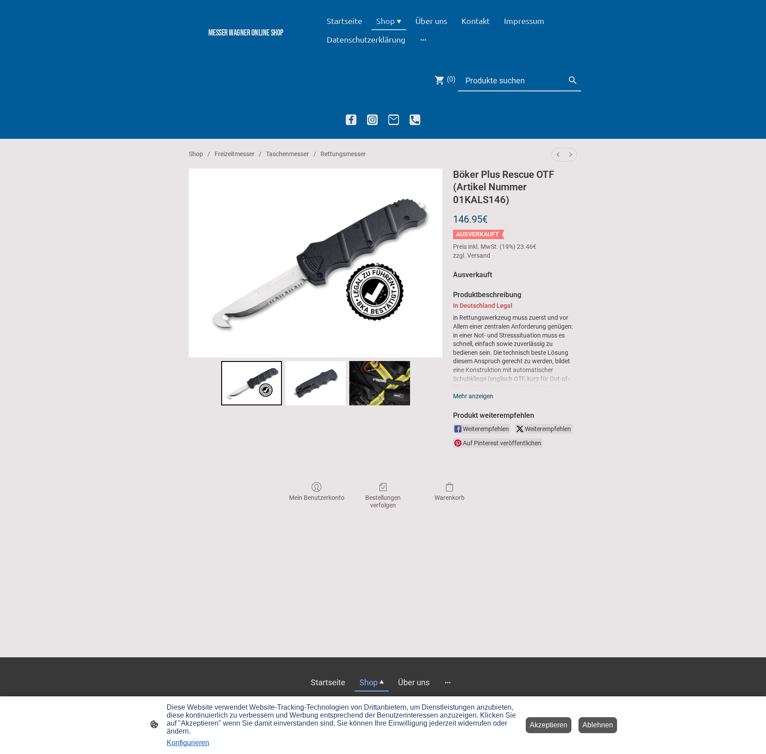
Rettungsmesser (343, 153)
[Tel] (415, 119)
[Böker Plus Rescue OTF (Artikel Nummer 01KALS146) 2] (379, 383)
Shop (196, 153)
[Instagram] (372, 119)
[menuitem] (558, 154)
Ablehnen (597, 725)
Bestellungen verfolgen (383, 501)
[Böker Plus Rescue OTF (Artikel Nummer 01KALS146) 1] (315, 383)
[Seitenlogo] (245, 47)
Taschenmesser (287, 153)
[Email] (393, 119)
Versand (478, 255)
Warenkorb (449, 497)
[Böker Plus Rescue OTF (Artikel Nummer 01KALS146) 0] (251, 383)
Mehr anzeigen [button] (473, 396)
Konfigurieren (188, 742)
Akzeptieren (548, 725)
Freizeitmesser (234, 153)
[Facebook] (351, 119)
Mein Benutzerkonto (316, 497)
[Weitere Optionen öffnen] (423, 39)
